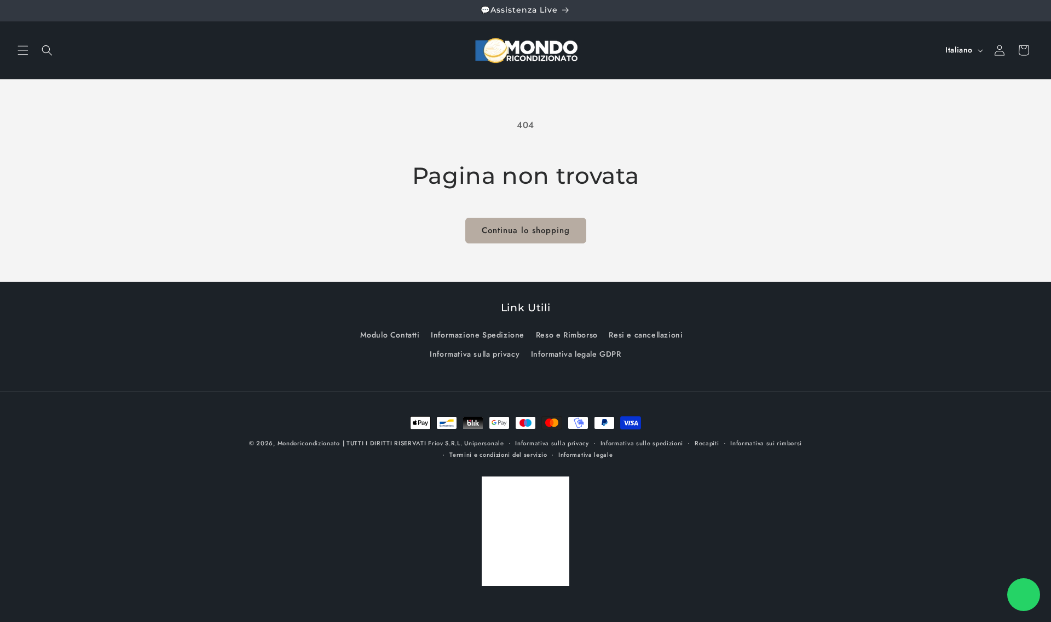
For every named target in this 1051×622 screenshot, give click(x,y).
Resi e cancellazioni (646, 334)
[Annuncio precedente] (21, 10)
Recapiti (707, 443)
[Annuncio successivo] (1030, 10)
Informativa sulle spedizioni (642, 443)
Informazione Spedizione (477, 334)
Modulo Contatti (390, 334)
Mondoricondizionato (309, 443)
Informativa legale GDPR (576, 353)
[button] (23, 50)
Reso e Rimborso (567, 334)
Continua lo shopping (526, 230)
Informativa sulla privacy (474, 353)
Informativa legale (585, 454)
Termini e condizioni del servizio (498, 454)
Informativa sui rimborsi (766, 443)
